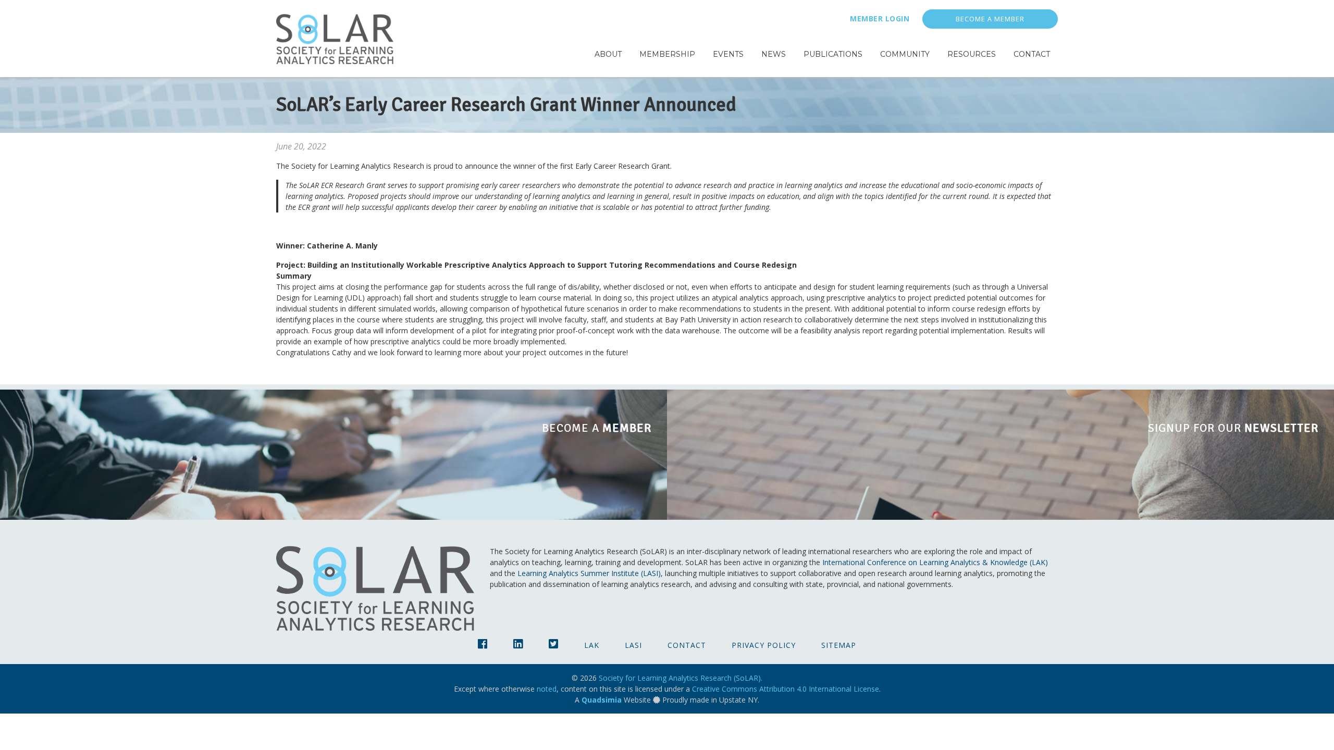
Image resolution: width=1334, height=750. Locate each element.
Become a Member (990, 19)
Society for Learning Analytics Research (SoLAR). (680, 678)
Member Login (879, 18)
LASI (633, 645)
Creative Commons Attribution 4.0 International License (785, 689)
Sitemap (838, 645)
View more (333, 455)
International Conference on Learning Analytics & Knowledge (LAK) (935, 562)
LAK (591, 645)
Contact (687, 645)
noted (547, 689)
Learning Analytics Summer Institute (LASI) (589, 573)
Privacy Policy (764, 645)
